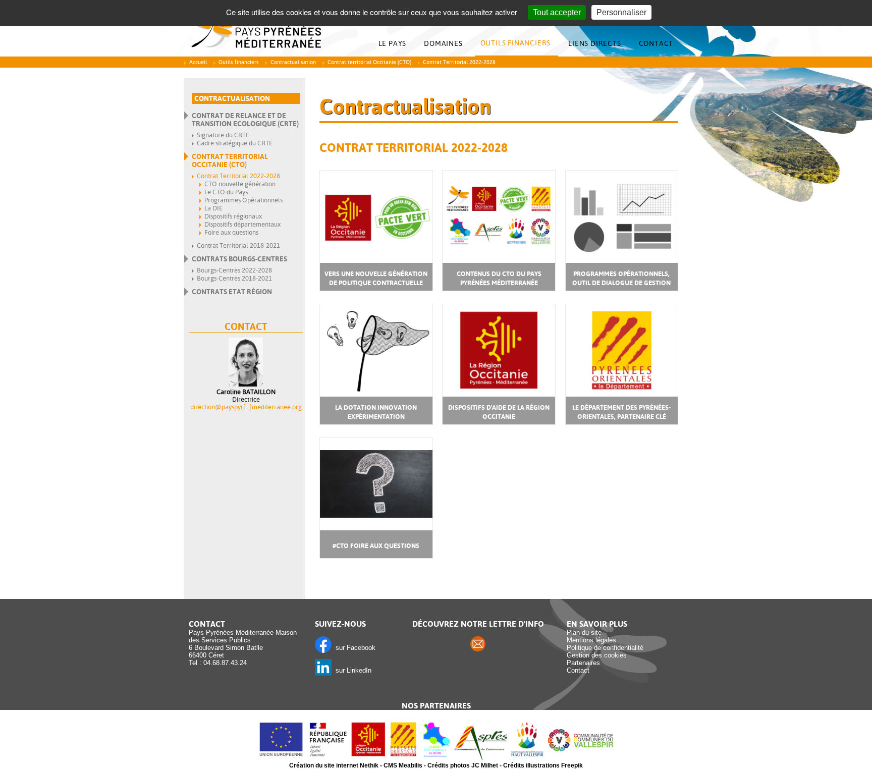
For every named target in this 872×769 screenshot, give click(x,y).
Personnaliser (621, 12)
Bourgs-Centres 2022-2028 (234, 270)
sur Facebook (353, 647)
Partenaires (583, 663)
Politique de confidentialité (605, 647)
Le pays (392, 43)
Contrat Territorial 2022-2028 (238, 176)
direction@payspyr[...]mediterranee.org (246, 407)
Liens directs (594, 43)
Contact (656, 43)
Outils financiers (515, 43)
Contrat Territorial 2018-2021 (238, 245)
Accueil (198, 62)
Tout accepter (557, 12)
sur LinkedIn (351, 670)
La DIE (213, 208)
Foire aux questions (231, 232)
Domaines (443, 43)
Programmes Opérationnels (243, 200)
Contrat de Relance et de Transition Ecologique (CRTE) (245, 120)
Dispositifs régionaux (233, 216)
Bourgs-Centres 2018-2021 (234, 278)
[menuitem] (395, 44)
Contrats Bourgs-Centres (239, 259)
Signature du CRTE (223, 135)
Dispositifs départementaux (242, 224)
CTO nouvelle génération (240, 184)
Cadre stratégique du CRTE (234, 143)
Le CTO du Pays (226, 192)
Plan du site (584, 632)
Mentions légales (591, 640)
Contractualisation (293, 62)
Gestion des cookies (597, 655)
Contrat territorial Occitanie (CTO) (369, 62)
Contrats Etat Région (232, 292)
